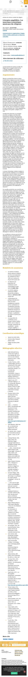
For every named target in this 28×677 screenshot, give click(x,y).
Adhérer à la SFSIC (19, 651)
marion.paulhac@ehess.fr (17, 55)
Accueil (4, 11)
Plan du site (17, 655)
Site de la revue (9, 60)
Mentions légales (19, 653)
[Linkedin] (10, 645)
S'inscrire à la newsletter (19, 645)
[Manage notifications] (24, 672)
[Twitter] (7, 645)
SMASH (9, 422)
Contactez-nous (18, 650)
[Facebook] (3, 645)
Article (18, 11)
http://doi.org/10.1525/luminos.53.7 (17, 421)
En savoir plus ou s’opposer (14, 671)
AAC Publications (11, 11)
